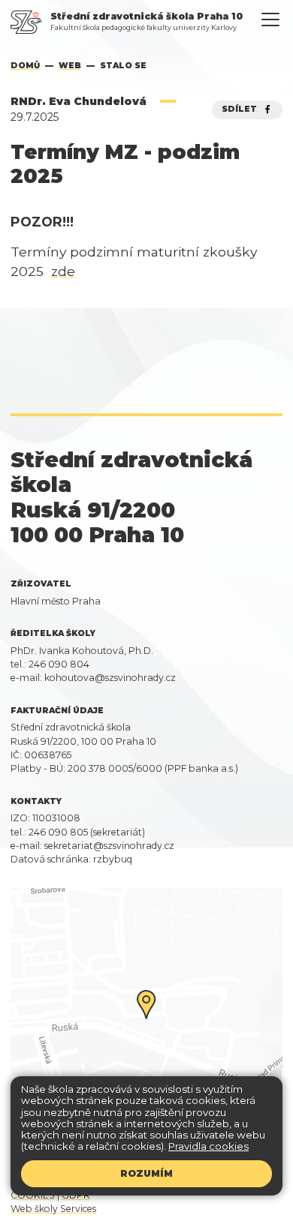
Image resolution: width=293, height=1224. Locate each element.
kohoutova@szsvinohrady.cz (110, 677)
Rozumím (146, 1173)
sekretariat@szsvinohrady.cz (109, 845)
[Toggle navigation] (271, 19)
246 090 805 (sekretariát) (87, 832)
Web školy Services (53, 1208)
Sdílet (241, 109)
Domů (25, 65)
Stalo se (123, 65)
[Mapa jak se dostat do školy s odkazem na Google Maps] (146, 1019)
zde (63, 271)
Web (70, 65)
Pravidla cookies (208, 1146)
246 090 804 (59, 664)
